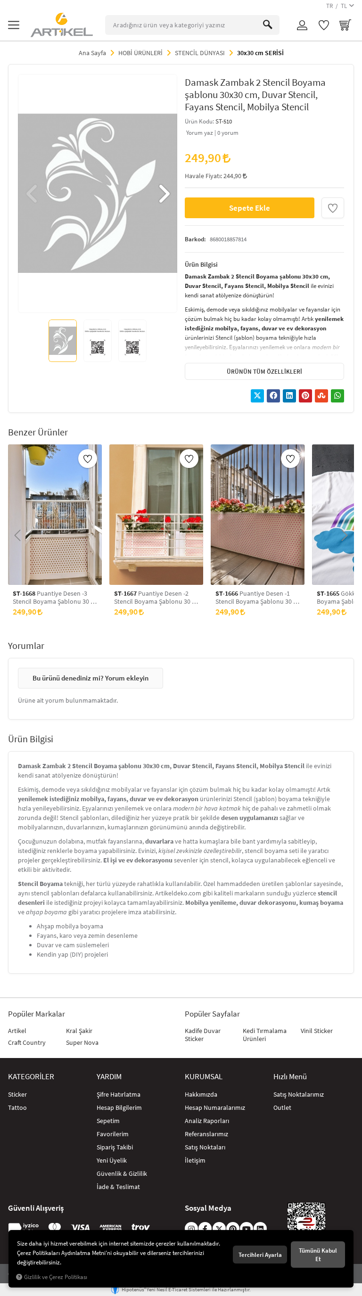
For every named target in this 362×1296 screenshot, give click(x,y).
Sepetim (108, 1120)
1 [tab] (80, 299)
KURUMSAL (203, 1076)
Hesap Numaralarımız (215, 1107)
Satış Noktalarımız (298, 1094)
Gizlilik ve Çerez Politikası (55, 1276)
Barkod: (195, 239)
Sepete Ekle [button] (249, 208)
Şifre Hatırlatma (118, 1094)
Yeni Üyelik (112, 1160)
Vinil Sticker (317, 1030)
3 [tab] (97, 299)
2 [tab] (88, 299)
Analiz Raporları (207, 1120)
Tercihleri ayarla (260, 1254)
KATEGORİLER (31, 1076)
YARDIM (109, 1076)
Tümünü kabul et (318, 1255)
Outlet (282, 1107)
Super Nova (82, 1042)
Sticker (17, 1094)
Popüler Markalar (36, 1014)
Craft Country (27, 1042)
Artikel (17, 1030)
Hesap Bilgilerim (119, 1107)
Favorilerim (113, 1134)
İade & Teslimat (118, 1186)
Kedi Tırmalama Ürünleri (265, 1034)
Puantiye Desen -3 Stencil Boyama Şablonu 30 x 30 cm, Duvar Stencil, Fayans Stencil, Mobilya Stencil (53, 598)
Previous (32, 193)
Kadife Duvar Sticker (203, 1034)
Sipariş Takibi (115, 1147)
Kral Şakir (79, 1030)
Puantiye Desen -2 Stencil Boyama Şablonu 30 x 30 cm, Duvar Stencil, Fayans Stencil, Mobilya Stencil (154, 598)
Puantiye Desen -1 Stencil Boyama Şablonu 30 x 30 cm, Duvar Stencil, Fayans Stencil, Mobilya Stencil (255, 598)
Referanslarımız (206, 1134)
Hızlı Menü (290, 1076)
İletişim (195, 1160)
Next (163, 193)
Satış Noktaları (205, 1147)
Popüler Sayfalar (212, 1014)
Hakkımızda (201, 1094)
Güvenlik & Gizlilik (122, 1173)
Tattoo (17, 1107)
